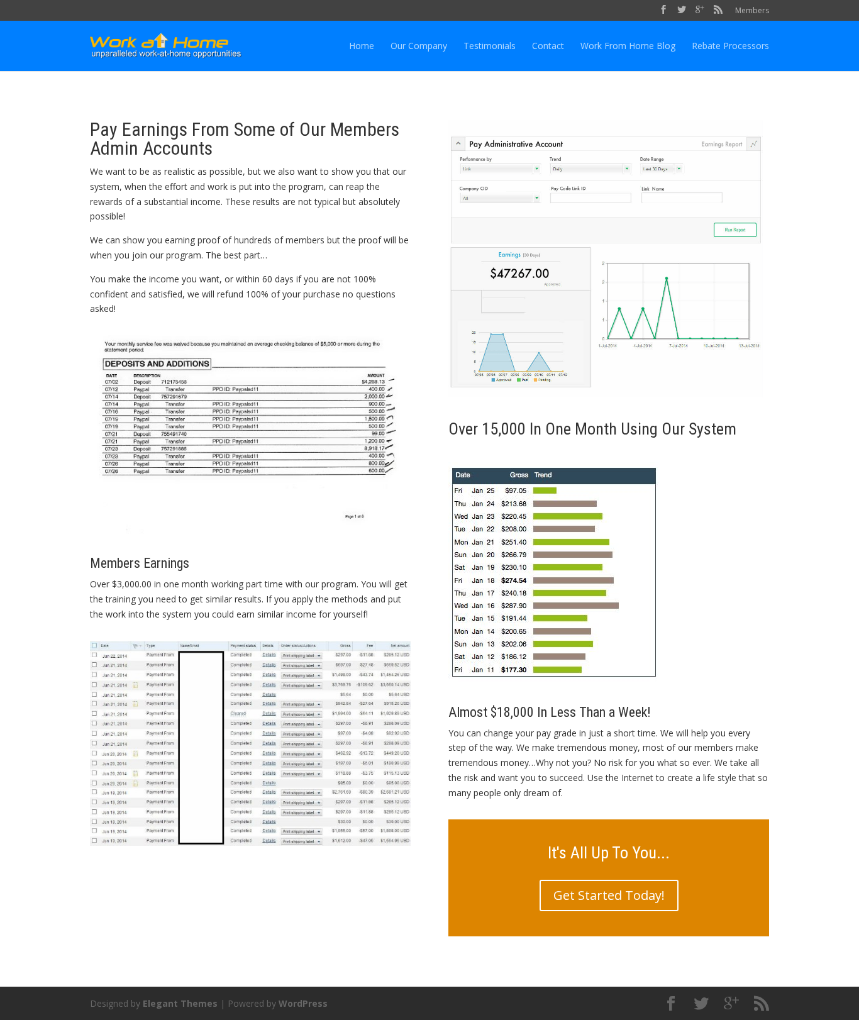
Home (361, 46)
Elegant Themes (180, 1003)
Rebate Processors (730, 46)
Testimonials (489, 46)
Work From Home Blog (627, 46)
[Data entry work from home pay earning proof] (605, 413)
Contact (548, 46)
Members (752, 10)
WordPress (303, 1003)
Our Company (419, 46)
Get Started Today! (609, 895)
